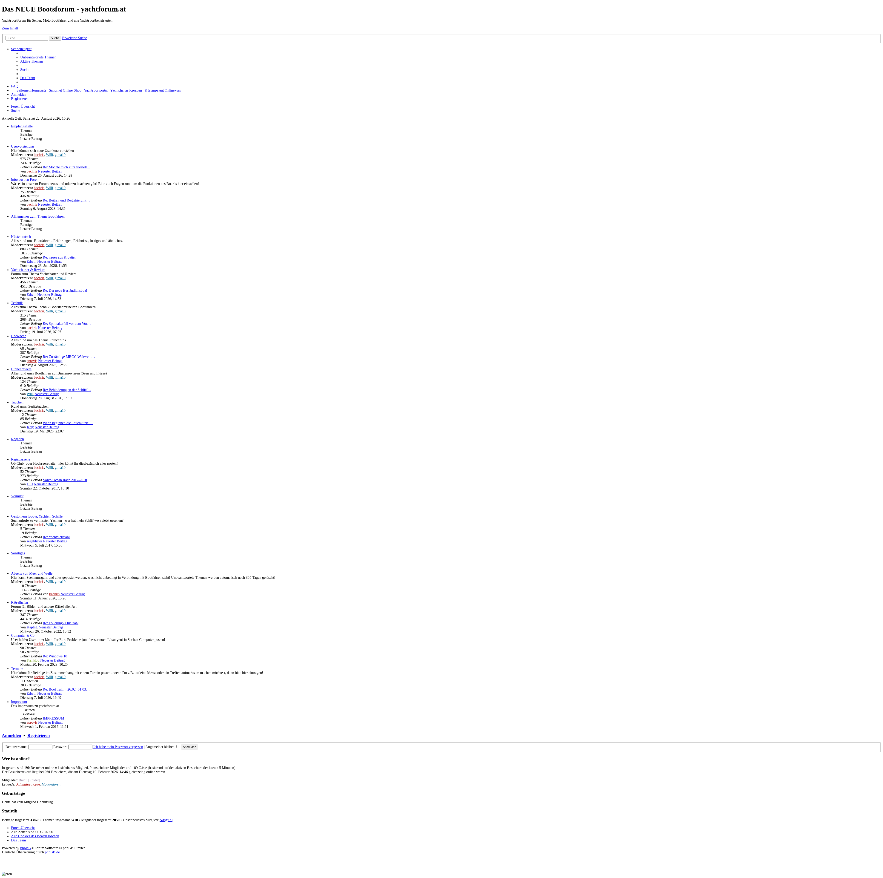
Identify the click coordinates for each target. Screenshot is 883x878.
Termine (17, 669)
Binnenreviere (21, 369)
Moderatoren (51, 784)
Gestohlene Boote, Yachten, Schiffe (37, 516)
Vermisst (17, 496)
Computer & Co (22, 635)
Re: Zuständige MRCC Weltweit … (69, 357)
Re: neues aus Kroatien (59, 257)
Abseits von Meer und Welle (31, 573)
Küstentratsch (21, 237)
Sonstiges (18, 553)
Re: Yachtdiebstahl (56, 537)
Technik (17, 303)
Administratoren (28, 784)
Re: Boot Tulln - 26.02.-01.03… (66, 689)
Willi (49, 155)
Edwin (31, 261)
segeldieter (34, 541)
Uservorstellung (22, 146)
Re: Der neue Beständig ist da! (65, 290)
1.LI (30, 484)
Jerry (30, 427)
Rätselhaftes (20, 602)
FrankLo (33, 660)
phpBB (25, 848)
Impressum (19, 702)
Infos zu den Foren (24, 179)
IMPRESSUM (53, 718)
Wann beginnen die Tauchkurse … (68, 423)
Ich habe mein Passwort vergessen (118, 747)
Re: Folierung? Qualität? (60, 623)
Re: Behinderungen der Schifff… (67, 390)
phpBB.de (52, 852)
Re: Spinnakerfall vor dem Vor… (67, 323)
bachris (39, 155)
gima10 (60, 155)
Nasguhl (166, 820)
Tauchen (17, 402)
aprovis (32, 361)
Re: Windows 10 (55, 656)
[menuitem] (38, 57)
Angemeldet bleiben (160, 747)
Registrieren (38, 735)
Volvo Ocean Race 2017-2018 (65, 480)
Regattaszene (20, 459)
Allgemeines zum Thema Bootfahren (38, 216)
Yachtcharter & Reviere (28, 270)
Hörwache (18, 336)
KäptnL (32, 627)
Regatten (17, 439)
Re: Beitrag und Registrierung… (66, 200)
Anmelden (11, 735)
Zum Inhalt (10, 28)
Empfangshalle (22, 126)
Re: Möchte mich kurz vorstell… (66, 167)
